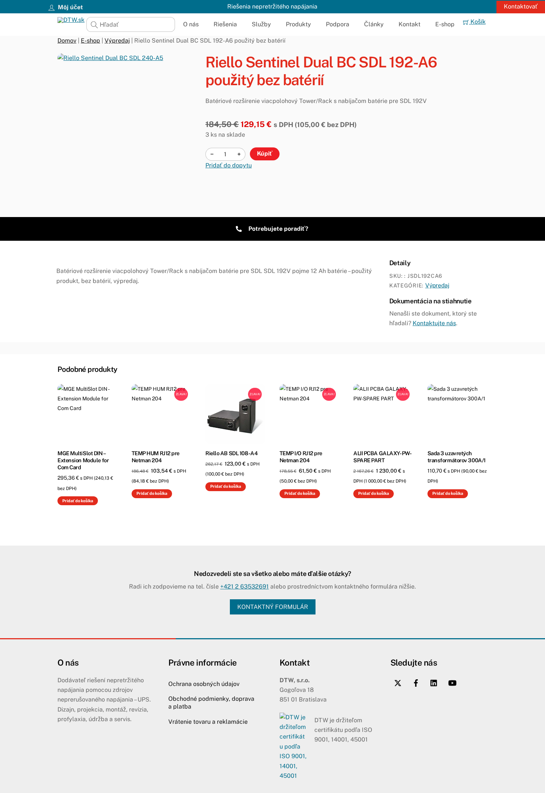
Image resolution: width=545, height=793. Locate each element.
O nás (191, 24)
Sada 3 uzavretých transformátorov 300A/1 (456, 456)
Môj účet (69, 7)
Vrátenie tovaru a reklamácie (208, 721)
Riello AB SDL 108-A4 (231, 453)
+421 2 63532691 (244, 586)
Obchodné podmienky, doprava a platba (211, 702)
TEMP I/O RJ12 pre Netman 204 (301, 456)
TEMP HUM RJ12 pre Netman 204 (156, 456)
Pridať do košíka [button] (77, 501)
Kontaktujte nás (434, 323)
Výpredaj (117, 40)
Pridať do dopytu (228, 165)
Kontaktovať (521, 6)
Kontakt (409, 24)
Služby (261, 24)
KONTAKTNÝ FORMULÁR (272, 606)
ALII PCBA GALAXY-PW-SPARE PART (382, 456)
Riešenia (225, 24)
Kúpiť (264, 153)
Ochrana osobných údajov (204, 683)
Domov (66, 40)
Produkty (298, 24)
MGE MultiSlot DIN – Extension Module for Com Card (83, 460)
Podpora (337, 24)
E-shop (445, 24)
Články (374, 24)
